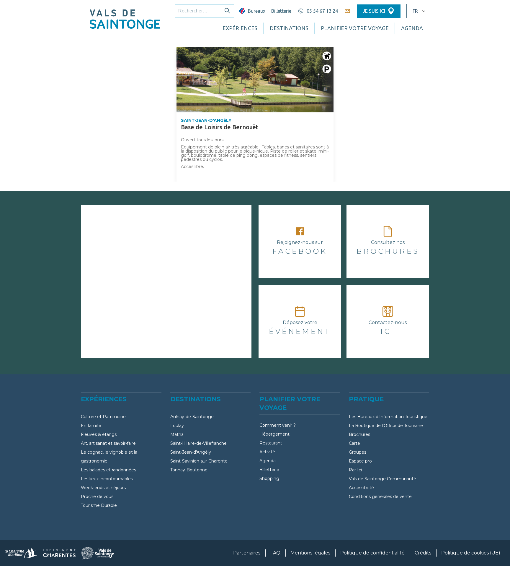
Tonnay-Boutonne (188, 470)
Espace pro (360, 461)
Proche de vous (97, 496)
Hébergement (274, 434)
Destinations (289, 28)
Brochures (359, 434)
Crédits (423, 553)
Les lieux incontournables (107, 478)
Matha (177, 434)
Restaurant (270, 443)
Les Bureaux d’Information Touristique (388, 416)
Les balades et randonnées (108, 470)
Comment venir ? (277, 425)
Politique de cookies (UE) (470, 553)
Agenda (267, 460)
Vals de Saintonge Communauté (382, 478)
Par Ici (355, 470)
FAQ (275, 553)
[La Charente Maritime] (21, 553)
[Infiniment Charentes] (59, 553)
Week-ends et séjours (103, 487)
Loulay (177, 425)
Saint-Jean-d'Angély (190, 452)
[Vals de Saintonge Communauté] (98, 553)
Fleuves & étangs (99, 434)
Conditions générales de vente (380, 496)
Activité (267, 452)
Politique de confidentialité (372, 553)
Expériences (240, 28)
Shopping (269, 478)
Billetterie (281, 11)
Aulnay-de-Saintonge (192, 416)
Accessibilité (361, 487)
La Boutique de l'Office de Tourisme (386, 425)
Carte (354, 443)
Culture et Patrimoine (103, 416)
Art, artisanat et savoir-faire (108, 443)
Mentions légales (310, 553)
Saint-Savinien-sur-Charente (199, 461)
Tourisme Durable (99, 505)
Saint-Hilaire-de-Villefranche (198, 443)
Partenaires (246, 553)
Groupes (357, 452)
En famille (91, 425)
